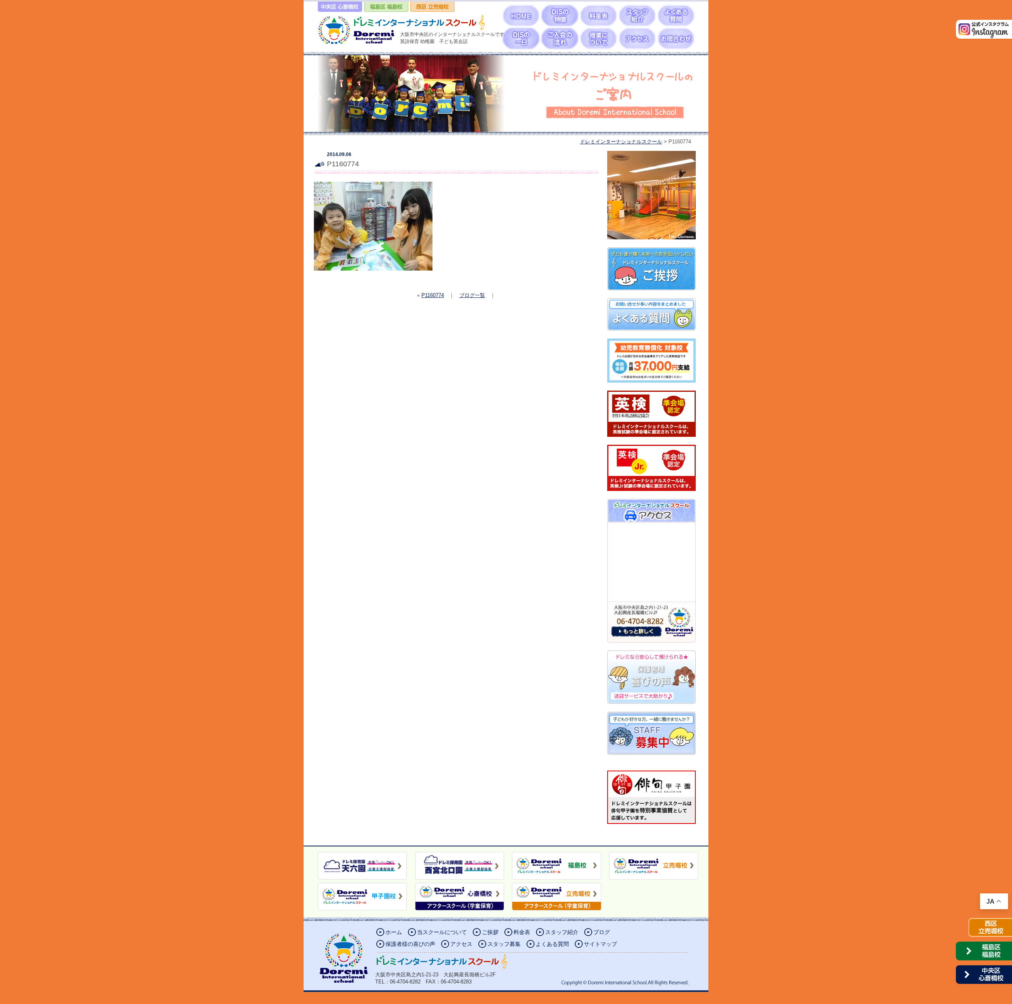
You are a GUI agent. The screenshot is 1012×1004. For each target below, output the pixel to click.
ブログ (601, 932)
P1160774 (432, 295)
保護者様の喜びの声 (410, 944)
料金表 (522, 932)
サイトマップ (600, 944)
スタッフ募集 (504, 944)
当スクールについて (442, 932)
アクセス (461, 944)
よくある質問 (552, 944)
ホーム (393, 932)
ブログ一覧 (472, 295)
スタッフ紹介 (561, 932)
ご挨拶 (490, 932)
